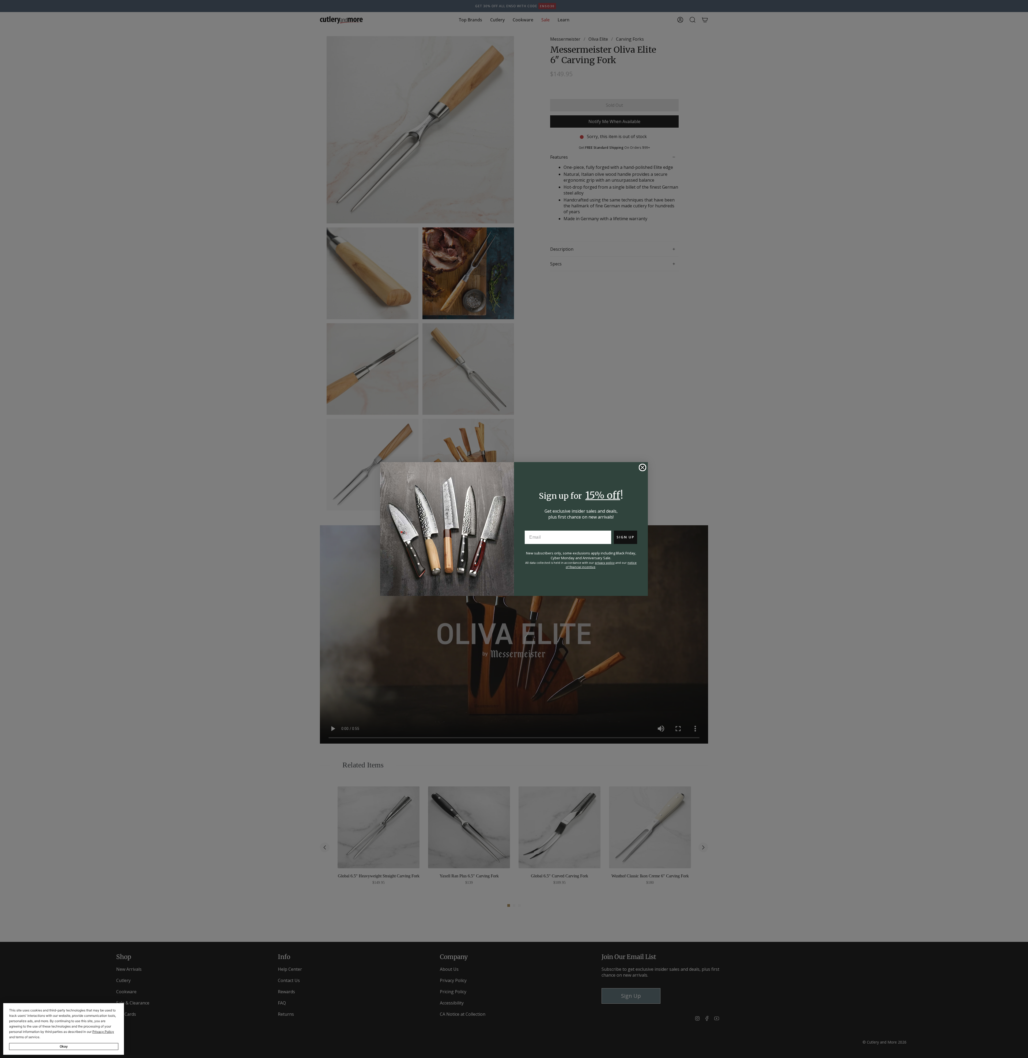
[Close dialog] (642, 467)
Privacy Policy (103, 1032)
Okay (64, 1046)
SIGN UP (625, 537)
